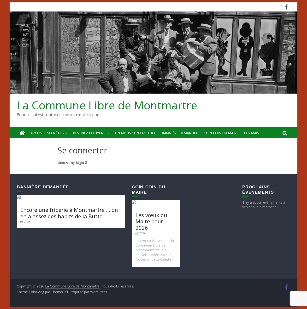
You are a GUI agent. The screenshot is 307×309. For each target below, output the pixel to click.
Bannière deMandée (180, 133)
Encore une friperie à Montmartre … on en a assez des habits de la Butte (69, 212)
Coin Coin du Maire (221, 133)
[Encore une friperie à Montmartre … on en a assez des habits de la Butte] (71, 197)
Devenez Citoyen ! (89, 133)
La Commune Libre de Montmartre (107, 105)
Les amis (251, 133)
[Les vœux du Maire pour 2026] (156, 202)
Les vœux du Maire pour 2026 (151, 221)
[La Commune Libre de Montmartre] (22, 133)
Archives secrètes (47, 133)
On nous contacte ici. (135, 133)
